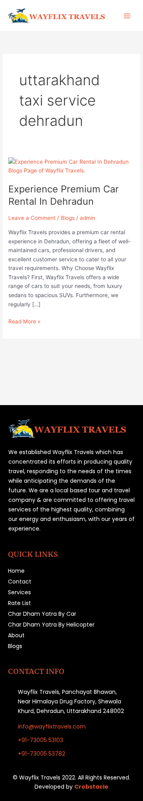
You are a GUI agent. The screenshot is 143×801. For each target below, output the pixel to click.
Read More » (24, 321)
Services (19, 592)
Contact (19, 582)
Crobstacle (91, 787)
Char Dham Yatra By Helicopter (51, 625)
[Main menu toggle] (127, 16)
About (16, 635)
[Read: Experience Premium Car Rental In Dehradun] (71, 166)
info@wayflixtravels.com (52, 726)
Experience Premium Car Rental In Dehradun (63, 195)
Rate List (19, 603)
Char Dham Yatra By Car (42, 614)
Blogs (68, 218)
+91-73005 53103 (40, 740)
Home (16, 571)
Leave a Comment (32, 218)
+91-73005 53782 (41, 754)
